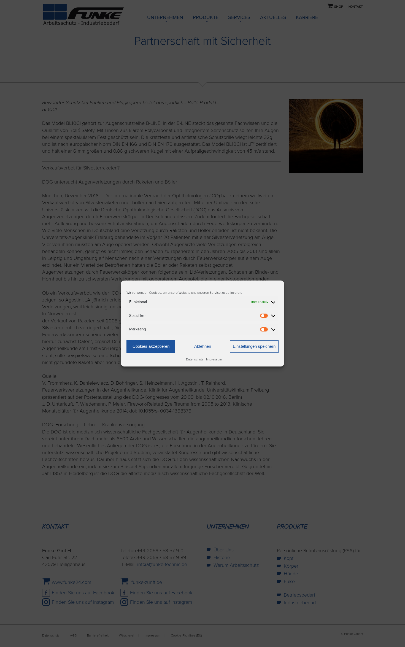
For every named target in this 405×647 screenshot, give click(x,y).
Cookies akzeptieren (151, 346)
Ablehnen (202, 346)
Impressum (214, 359)
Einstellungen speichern (254, 346)
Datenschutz (194, 359)
